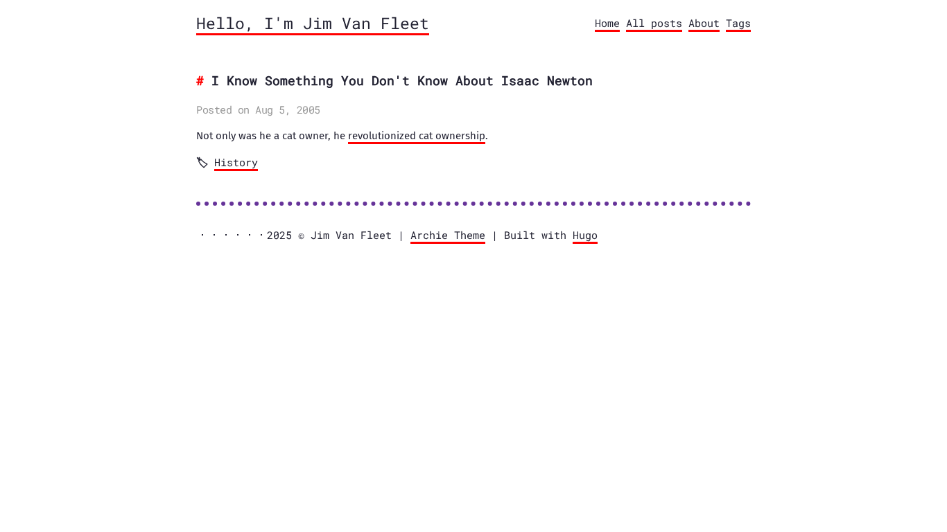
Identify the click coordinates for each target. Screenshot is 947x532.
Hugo (585, 235)
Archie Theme (447, 235)
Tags (738, 23)
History (236, 162)
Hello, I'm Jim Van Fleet (312, 22)
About (704, 23)
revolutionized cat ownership (416, 136)
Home (607, 23)
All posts (654, 23)
